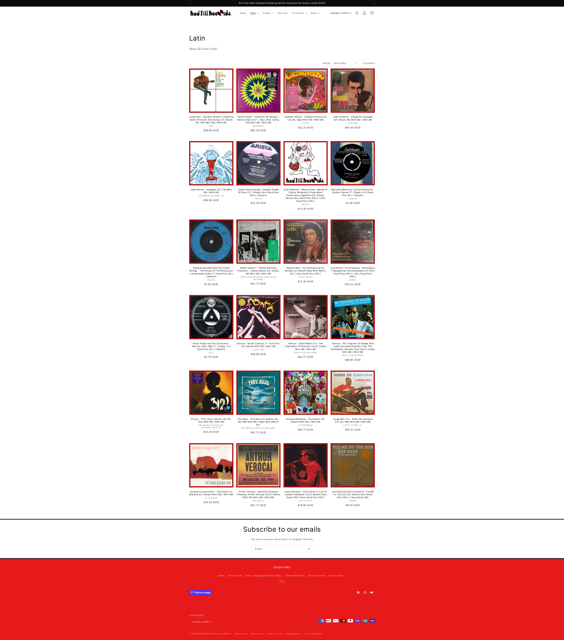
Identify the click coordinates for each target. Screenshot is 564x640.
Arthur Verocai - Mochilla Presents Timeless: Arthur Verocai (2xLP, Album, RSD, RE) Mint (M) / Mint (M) (258, 494)
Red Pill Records (204, 634)
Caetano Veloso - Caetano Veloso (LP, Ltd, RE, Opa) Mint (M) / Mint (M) (305, 118)
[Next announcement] (374, 3)
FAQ (282, 581)
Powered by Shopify (222, 634)
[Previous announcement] (190, 3)
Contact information (313, 634)
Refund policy (241, 634)
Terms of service (275, 634)
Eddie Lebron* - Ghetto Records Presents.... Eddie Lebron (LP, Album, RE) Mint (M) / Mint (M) (258, 271)
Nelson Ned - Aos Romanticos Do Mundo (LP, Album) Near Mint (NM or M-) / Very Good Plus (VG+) (305, 271)
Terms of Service (316, 575)
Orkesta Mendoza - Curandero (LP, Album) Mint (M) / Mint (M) (305, 420)
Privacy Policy (336, 575)
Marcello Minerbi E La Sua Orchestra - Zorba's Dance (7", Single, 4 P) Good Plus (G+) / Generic (352, 192)
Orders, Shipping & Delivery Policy (263, 575)
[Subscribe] (308, 549)
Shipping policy (293, 634)
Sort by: (327, 63)
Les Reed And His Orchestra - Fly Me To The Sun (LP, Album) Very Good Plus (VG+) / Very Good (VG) (353, 494)
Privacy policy (257, 634)
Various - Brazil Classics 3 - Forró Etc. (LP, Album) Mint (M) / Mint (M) (258, 345)
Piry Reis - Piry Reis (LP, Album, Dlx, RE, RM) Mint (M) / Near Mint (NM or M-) (258, 422)
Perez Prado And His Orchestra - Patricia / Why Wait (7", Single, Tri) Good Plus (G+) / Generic (211, 346)
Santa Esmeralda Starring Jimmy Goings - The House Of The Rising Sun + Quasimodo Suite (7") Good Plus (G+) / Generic (211, 272)
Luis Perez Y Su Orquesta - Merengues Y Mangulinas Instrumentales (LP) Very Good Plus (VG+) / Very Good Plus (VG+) (353, 272)
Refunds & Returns (295, 575)
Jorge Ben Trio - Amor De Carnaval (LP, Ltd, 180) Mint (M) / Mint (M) (353, 420)
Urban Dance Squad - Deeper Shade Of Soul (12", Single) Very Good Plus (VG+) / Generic (258, 192)
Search (221, 575)
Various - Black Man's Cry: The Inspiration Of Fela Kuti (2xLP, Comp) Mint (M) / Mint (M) (305, 346)
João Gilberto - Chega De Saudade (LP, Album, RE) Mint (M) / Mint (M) (353, 118)
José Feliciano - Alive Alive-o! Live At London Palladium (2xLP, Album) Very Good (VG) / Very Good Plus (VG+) (305, 494)
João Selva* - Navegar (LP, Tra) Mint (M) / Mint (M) (211, 191)
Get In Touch (235, 575)
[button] (254, 13)
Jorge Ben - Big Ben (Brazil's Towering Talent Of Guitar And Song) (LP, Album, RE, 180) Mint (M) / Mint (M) (211, 120)
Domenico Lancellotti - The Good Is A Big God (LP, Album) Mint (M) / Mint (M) (211, 493)
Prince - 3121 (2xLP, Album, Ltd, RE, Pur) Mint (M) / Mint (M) (211, 420)
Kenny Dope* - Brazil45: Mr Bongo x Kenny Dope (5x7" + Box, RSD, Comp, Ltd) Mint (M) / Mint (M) (258, 120)
